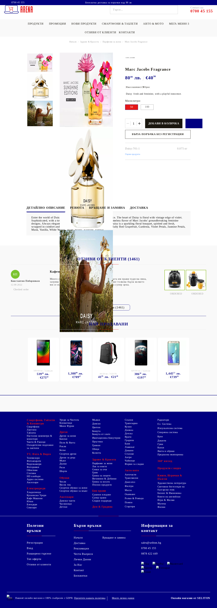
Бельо (63, 450)
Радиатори (163, 420)
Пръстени (97, 441)
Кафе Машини (35, 498)
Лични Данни (82, 559)
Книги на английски (168, 496)
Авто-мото (132, 470)
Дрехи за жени (68, 436)
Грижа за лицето (101, 475)
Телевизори (33, 458)
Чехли (63, 481)
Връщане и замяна (107, 207)
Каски (160, 447)
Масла (128, 490)
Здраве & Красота (89, 41)
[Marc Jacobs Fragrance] (39, 63)
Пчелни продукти (102, 485)
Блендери (32, 504)
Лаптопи (31, 429)
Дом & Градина (102, 506)
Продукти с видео (169, 468)
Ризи (62, 467)
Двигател (130, 482)
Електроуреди (36, 488)
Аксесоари (32, 482)
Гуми (160, 444)
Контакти (127, 32)
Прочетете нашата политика (89, 598)
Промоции (57, 23)
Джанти (161, 440)
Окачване (130, 494)
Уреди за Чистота (69, 420)
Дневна (129, 430)
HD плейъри (34, 476)
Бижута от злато (101, 434)
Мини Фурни (67, 426)
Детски (63, 507)
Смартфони (33, 426)
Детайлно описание (45, 207)
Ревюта (77, 207)
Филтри (129, 486)
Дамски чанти (67, 500)
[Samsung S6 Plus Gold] (173, 353)
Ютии (30, 501)
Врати (128, 437)
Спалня (129, 420)
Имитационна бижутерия (106, 438)
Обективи (32, 470)
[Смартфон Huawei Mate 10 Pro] (76, 353)
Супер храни (99, 497)
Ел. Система (164, 424)
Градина (129, 440)
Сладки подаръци (102, 500)
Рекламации (81, 548)
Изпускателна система (169, 428)
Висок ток (65, 485)
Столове (129, 454)
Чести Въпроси (83, 553)
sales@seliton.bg (151, 542)
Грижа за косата (101, 481)
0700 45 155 (18, 2)
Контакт (79, 570)
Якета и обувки (166, 451)
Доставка (139, 207)
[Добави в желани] (193, 123)
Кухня (128, 426)
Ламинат (129, 447)
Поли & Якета (67, 442)
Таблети (31, 433)
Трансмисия (131, 478)
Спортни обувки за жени (73, 488)
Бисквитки (80, 575)
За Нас (78, 564)
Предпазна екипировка (170, 454)
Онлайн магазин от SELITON (190, 598)
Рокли (63, 446)
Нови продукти (83, 23)
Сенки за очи (99, 469)
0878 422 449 (149, 553)
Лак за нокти (99, 466)
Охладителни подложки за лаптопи (40, 446)
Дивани (129, 450)
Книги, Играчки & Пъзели (169, 477)
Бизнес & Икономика (169, 493)
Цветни (96, 427)
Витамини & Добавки (104, 478)
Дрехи (64, 432)
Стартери (130, 506)
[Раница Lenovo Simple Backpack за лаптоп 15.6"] (108, 353)
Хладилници (34, 492)
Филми (161, 507)
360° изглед (164, 461)
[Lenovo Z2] (43, 352)
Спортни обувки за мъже (73, 491)
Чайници (130, 460)
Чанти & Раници (36, 442)
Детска (128, 433)
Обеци (95, 449)
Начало (73, 41)
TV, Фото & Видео (39, 454)
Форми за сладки (134, 464)
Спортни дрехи (68, 454)
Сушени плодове (101, 494)
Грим (95, 472)
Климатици (66, 423)
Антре (128, 457)
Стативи (31, 473)
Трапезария (131, 423)
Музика (161, 503)
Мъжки (96, 420)
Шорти (63, 471)
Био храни (99, 490)
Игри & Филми (166, 500)
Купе (160, 436)
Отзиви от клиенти (100, 32)
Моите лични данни (123, 598)
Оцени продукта (132, 154)
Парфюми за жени (112, 41)
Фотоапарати (34, 461)
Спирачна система (167, 432)
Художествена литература (171, 483)
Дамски (96, 423)
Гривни (96, 445)
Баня (127, 443)
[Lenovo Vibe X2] (141, 352)
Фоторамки (33, 467)
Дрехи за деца (67, 457)
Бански (63, 439)
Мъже (63, 460)
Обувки (64, 477)
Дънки (63, 463)
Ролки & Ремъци (134, 498)
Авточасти (130, 474)
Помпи (128, 502)
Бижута (96, 431)
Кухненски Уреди (36, 495)
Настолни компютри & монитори (39, 437)
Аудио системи (35, 479)
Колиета (96, 453)
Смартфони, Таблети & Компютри (41, 422)
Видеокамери (34, 464)
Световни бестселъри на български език (171, 488)
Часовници (66, 504)
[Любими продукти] (201, 2)
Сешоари (32, 507)
